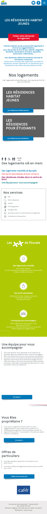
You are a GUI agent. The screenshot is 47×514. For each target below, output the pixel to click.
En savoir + (17, 397)
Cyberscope (28, 510)
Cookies (38, 508)
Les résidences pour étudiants (18, 138)
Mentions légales (11, 508)
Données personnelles (26, 508)
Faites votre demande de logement (23, 37)
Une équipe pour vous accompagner (18, 346)
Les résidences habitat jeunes (18, 110)
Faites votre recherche (19, 476)
